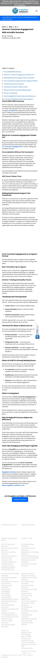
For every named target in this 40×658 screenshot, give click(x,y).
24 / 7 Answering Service (8, 545)
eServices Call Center (27, 624)
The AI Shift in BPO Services (12, 72)
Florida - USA (26, 538)
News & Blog (26, 636)
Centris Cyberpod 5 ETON (9, 539)
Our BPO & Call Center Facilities (28, 641)
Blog (8, 17)
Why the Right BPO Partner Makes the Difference (20, 96)
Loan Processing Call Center (9, 610)
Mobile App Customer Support (29, 600)
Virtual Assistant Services (8, 626)
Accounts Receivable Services (10, 575)
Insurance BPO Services (27, 586)
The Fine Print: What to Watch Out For (16, 87)
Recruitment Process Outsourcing (10, 618)
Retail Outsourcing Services (29, 590)
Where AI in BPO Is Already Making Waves (17, 90)
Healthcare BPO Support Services (28, 575)
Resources (25, 638)
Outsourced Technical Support (9, 561)
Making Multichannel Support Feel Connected (19, 78)
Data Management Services (9, 602)
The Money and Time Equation (14, 84)
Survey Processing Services (29, 565)
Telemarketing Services (27, 545)
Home (4, 17)
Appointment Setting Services (30, 553)
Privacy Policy (27, 648)
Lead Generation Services (28, 549)
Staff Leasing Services (6, 622)
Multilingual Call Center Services (8, 569)
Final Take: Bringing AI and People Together (18, 99)
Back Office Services (9, 581)
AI (15, 27)
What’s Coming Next (10, 93)
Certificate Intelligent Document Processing (5, 592)
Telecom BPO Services (26, 616)
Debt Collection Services (7, 606)
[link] (9, 518)
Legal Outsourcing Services (29, 578)
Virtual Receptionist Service (9, 549)
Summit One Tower (9, 525)
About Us (25, 630)
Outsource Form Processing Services (9, 614)
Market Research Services (28, 561)
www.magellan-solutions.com (13, 485)
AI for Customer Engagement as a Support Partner (20, 81)
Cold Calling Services (30, 556)
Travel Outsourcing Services (29, 612)
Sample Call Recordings (26, 633)
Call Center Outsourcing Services (6, 585)
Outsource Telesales (30, 558)
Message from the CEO (28, 645)
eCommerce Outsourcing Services (26, 595)
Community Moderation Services (9, 598)
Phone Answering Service (8, 553)
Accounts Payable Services (8, 578)
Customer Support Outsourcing (9, 557)
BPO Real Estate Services (27, 582)
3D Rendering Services (26, 608)
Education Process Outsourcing (29, 620)
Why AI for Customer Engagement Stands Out (19, 75)
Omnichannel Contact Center (7, 565)
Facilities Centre (28, 525)
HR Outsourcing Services (27, 604)
